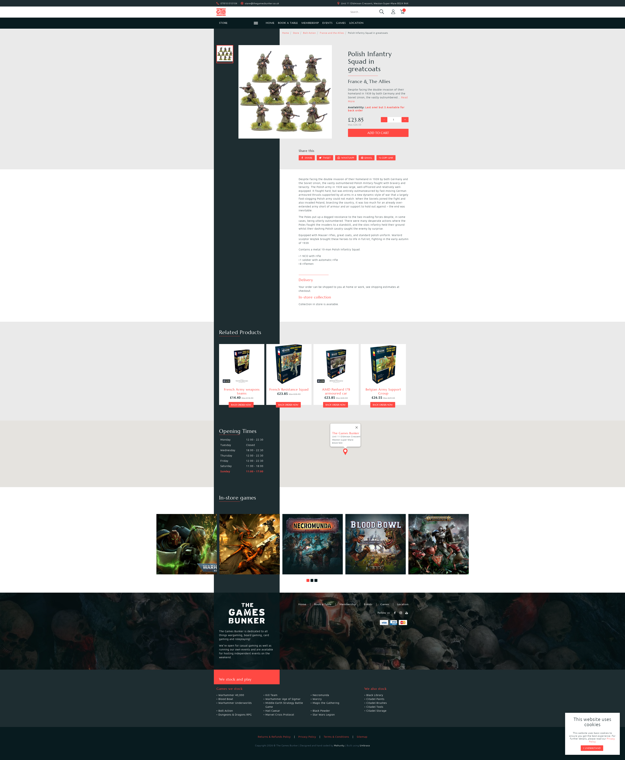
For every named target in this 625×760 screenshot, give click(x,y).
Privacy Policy (307, 736)
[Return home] (238, 12)
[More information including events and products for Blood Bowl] (375, 544)
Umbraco (365, 745)
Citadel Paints (375, 698)
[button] (307, 580)
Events (327, 23)
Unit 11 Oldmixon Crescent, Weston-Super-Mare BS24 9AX (375, 3)
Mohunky (339, 745)
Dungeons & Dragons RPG (235, 714)
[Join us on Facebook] (395, 612)
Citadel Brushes (376, 702)
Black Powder (321, 710)
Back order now (241, 404)
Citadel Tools (374, 706)
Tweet (326, 157)
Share (308, 157)
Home (270, 23)
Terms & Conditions (336, 736)
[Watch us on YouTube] (407, 612)
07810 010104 (229, 3)
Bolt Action (309, 33)
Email (368, 157)
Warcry (317, 698)
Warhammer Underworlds (235, 702)
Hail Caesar (272, 710)
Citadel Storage (376, 710)
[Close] (357, 427)
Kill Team (271, 695)
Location (356, 23)
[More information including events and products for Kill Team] (249, 544)
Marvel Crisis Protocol (279, 714)
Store (296, 33)
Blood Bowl (225, 698)
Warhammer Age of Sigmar (283, 698)
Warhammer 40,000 (231, 695)
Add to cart (378, 133)
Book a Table (288, 23)
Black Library (374, 695)
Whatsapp (347, 157)
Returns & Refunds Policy (274, 736)
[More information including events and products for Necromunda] (312, 544)
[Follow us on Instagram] (401, 612)
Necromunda (321, 695)
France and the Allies (332, 33)
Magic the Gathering (326, 702)
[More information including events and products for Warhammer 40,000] (186, 544)
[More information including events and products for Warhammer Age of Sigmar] (438, 544)
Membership (310, 23)
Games (341, 23)
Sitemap (362, 736)
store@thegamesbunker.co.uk (262, 3)
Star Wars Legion (324, 714)
